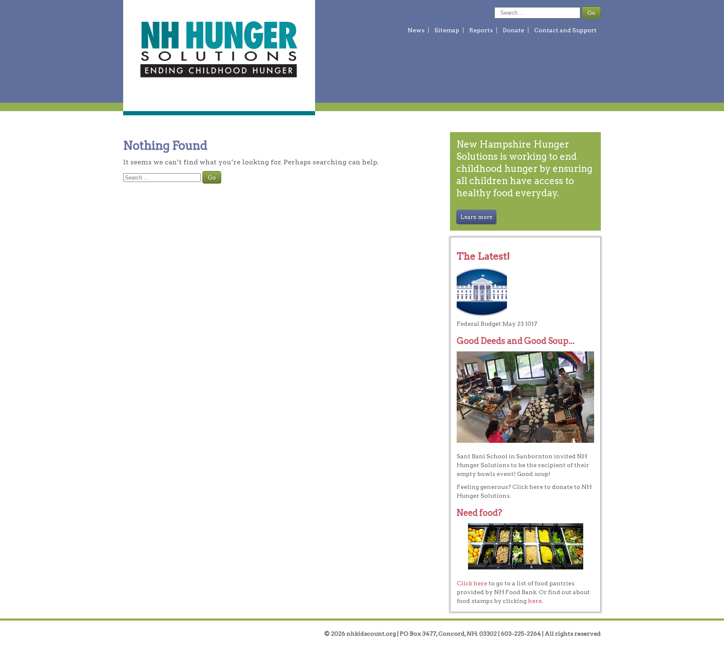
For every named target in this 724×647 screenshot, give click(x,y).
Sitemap (446, 30)
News (416, 30)
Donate (513, 30)
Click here (472, 583)
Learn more (476, 217)
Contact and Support (565, 30)
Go (591, 12)
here (535, 601)
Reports (481, 30)
